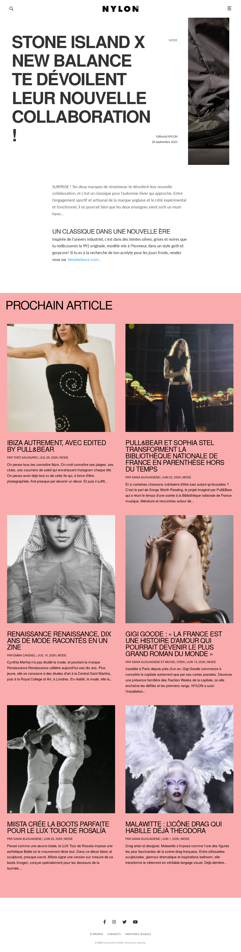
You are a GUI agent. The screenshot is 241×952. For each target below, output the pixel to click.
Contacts (114, 934)
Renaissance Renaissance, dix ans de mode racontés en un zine (59, 640)
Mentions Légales (138, 934)
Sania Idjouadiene (146, 477)
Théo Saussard (25, 457)
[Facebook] (104, 922)
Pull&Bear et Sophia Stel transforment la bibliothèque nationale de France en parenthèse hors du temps (174, 455)
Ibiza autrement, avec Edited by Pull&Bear (56, 446)
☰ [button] (229, 8)
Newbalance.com (83, 260)
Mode (64, 457)
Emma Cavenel (24, 655)
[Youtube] (135, 922)
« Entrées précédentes (16, 880)
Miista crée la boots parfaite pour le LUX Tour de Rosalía (58, 827)
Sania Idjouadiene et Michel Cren (158, 662)
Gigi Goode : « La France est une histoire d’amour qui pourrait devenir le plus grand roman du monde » (173, 643)
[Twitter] (124, 922)
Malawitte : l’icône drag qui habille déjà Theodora (173, 827)
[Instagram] (114, 922)
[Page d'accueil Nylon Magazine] (120, 8)
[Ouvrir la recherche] (11, 8)
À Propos (96, 934)
